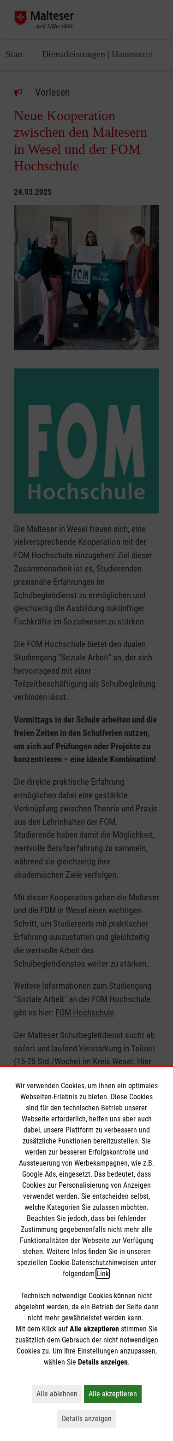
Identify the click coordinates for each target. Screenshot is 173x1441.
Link (102, 1273)
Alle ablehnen (59, 1393)
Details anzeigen (89, 1418)
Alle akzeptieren (115, 1393)
